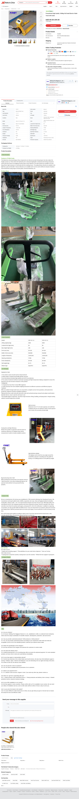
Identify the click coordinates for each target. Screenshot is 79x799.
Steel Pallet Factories (6, 780)
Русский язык (28, 791)
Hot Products (9, 790)
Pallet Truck (61, 760)
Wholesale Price (41, 790)
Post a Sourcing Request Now (36, 720)
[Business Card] (76, 106)
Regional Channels (54, 790)
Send (12, 720)
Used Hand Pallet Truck (55, 780)
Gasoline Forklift (5, 774)
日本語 (53, 791)
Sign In (47, 95)
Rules (77, 6)
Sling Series (42, 760)
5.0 (62, 102)
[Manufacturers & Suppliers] (8, 2)
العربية (46, 791)
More (2, 785)
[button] (51, 103)
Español (14, 791)
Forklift (19, 8)
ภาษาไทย (59, 791)
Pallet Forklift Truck (45, 780)
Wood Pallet (15, 780)
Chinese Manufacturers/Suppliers (24, 790)
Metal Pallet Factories (24, 780)
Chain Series (3, 760)
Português (19, 791)
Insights (70, 790)
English (10, 791)
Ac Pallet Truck (5, 783)
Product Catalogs (18, 758)
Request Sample (66, 28)
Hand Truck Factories (35, 780)
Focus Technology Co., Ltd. (31, 794)
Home (2, 8)
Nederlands (42, 791)
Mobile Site (66, 790)
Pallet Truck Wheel (66, 780)
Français (23, 791)
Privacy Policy (57, 794)
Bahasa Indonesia (74, 791)
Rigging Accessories (5, 762)
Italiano (33, 791)
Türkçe (64, 791)
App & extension (63, 6)
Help (56, 6)
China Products (15, 790)
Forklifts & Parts (13, 8)
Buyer (51, 6)
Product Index (61, 790)
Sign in (76, 3)
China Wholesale (34, 790)
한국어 (49, 791)
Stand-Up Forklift (14, 774)
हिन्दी (56, 791)
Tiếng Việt (67, 791)
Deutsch (37, 791)
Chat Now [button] (71, 25)
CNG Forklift (22, 774)
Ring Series (22, 760)
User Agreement (46, 794)
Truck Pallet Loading (14, 783)
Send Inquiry (53, 25)
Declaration (52, 794)
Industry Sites (47, 790)
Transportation (7, 8)
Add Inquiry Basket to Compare (22, 45)
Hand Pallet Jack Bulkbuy (26, 783)
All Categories (5, 6)
